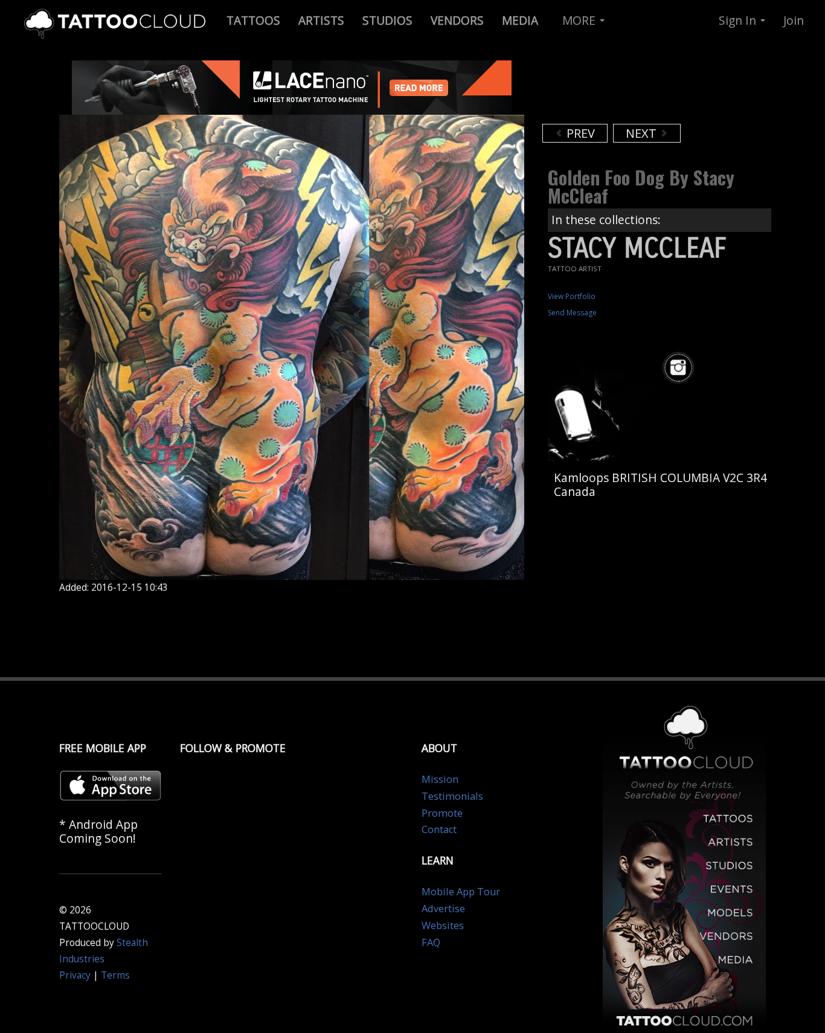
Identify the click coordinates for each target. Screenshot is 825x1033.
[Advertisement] (639, 90)
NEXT (643, 133)
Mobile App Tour (461, 891)
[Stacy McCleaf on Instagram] (680, 368)
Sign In (739, 20)
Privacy (75, 975)
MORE (580, 20)
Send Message (572, 312)
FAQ (431, 942)
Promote (442, 813)
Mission (440, 779)
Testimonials (452, 796)
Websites (443, 925)
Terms (115, 975)
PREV (579, 133)
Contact (439, 829)
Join (793, 20)
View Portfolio (571, 296)
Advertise (443, 908)
